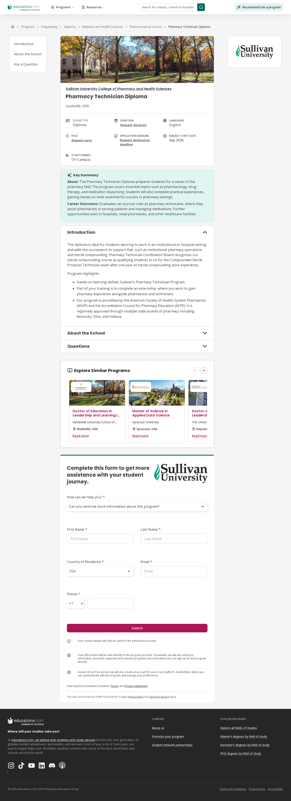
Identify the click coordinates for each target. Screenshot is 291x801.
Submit (137, 628)
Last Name (151, 529)
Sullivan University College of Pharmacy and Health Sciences (118, 88)
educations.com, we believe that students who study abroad (53, 740)
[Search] (201, 7)
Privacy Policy (136, 696)
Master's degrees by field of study (243, 736)
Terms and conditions (232, 789)
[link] (189, 27)
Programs (63, 7)
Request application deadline (135, 142)
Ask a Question (26, 64)
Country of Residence (85, 561)
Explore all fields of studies (238, 728)
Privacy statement (136, 686)
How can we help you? (86, 497)
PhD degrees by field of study (240, 753)
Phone (73, 594)
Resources (94, 7)
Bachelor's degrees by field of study (244, 745)
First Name (77, 529)
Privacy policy (257, 789)
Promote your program (168, 736)
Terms (115, 686)
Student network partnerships (172, 745)
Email (146, 561)
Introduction (24, 43)
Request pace (82, 140)
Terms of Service (159, 696)
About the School (27, 54)
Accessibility (275, 789)
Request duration (133, 125)
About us (158, 728)
